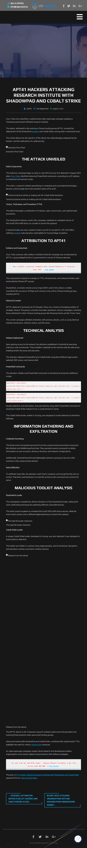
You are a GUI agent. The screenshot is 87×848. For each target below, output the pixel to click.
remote (17, 233)
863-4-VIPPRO (17, 3)
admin (29, 109)
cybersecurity (36, 745)
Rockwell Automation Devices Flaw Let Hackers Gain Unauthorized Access (22, 799)
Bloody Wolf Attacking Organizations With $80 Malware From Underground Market (61, 800)
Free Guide (49, 270)
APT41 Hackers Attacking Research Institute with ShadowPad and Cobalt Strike (46, 775)
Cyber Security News (29, 778)
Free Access (54, 766)
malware (35, 131)
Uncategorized (42, 109)
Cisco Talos (15, 176)
